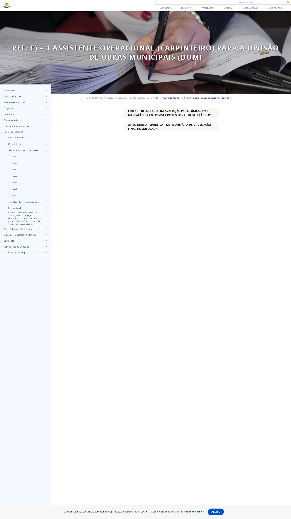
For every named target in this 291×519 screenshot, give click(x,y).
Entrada (90, 98)
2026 (15, 156)
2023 (15, 176)
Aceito (215, 512)
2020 (15, 195)
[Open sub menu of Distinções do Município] (46, 252)
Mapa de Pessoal (15, 144)
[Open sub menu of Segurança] (46, 241)
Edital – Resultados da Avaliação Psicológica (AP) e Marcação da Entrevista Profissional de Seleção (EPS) (170, 113)
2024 (15, 169)
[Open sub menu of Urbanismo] (46, 114)
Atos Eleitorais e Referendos (18, 228)
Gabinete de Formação (18, 137)
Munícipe (186, 8)
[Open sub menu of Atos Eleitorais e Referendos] (46, 229)
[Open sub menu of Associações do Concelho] (46, 246)
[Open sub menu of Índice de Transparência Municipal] (46, 235)
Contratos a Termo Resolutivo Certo (23, 202)
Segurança (9, 240)
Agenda (228, 8)
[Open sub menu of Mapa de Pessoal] (46, 144)
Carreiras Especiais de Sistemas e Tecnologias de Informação (22, 214)
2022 (15, 182)
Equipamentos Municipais (16, 126)
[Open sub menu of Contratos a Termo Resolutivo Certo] (46, 202)
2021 (15, 189)
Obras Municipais (12, 120)
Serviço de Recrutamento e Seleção (23, 150)
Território (207, 8)
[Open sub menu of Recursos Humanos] (46, 132)
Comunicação (250, 8)
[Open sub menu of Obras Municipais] (46, 120)
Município (165, 8)
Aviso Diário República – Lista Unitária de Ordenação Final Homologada (169, 127)
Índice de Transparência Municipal (20, 234)
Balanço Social (14, 208)
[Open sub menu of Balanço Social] (46, 208)
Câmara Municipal (12, 96)
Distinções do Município (15, 252)
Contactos (275, 8)
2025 (15, 163)
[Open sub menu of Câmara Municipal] (46, 96)
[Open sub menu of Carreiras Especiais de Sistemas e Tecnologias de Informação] (46, 214)
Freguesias (9, 108)
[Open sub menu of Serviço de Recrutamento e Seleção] (46, 150)
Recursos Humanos (13, 131)
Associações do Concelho (16, 246)
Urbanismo (9, 114)
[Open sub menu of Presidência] (46, 90)
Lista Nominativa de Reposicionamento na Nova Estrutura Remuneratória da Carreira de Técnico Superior (25, 221)
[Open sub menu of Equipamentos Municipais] (46, 126)
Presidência (9, 90)
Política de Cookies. (193, 511)
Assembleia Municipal (14, 102)
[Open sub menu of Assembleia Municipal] (46, 102)
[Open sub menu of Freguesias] (46, 108)
